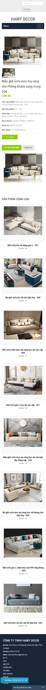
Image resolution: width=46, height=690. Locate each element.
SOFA (5, 661)
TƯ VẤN (5, 683)
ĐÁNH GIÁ (28, 148)
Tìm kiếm (26, 9)
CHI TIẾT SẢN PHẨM (11, 148)
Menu (6, 26)
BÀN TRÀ (6, 664)
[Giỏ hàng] (19, 9)
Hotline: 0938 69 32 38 (15, 680)
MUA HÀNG (10, 137)
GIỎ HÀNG (6, 671)
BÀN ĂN (5, 677)
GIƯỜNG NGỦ (7, 667)
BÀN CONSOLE (8, 674)
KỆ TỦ (5, 658)
